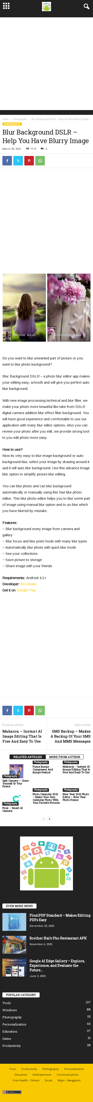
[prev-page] (43, 818)
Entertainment (42, 1074)
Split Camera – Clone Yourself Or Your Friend (15, 783)
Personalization (14, 1024)
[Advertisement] (46, 63)
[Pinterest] (29, 160)
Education (9, 1031)
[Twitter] (18, 160)
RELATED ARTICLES (27, 757)
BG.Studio (29, 584)
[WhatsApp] (40, 160)
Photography (20, 119)
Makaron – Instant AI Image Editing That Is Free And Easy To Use (22, 736)
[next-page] (49, 818)
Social (48, 1080)
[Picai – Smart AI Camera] (16, 799)
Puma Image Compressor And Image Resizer (43, 769)
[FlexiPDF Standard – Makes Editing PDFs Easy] (14, 922)
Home (5, 119)
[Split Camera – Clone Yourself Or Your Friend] (16, 771)
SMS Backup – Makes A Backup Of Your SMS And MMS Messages (71, 736)
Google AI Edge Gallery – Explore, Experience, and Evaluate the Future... (57, 965)
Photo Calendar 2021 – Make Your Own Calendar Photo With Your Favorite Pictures (46, 798)
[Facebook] (7, 160)
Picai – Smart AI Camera (12, 809)
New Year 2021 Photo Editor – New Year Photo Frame (76, 797)
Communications (67, 1074)
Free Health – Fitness (26, 1080)
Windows (9, 1010)
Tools (6, 1003)
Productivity (11, 1046)
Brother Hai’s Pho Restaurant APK (58, 938)
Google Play (26, 590)
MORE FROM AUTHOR (64, 757)
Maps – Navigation (69, 1080)
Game (6, 1038)
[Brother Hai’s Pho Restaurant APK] (14, 945)
